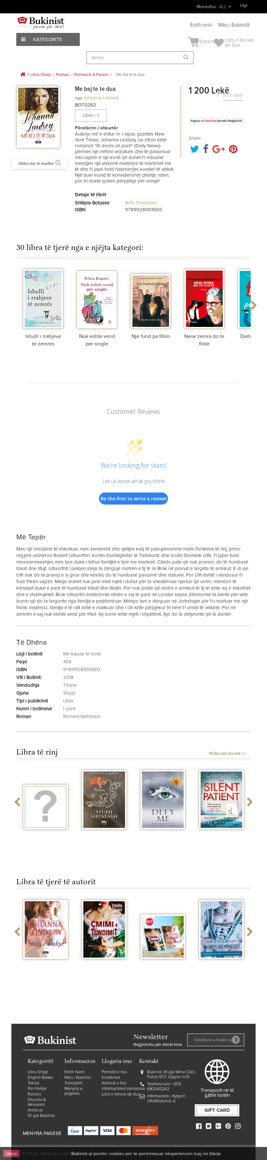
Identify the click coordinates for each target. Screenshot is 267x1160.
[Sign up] (235, 1040)
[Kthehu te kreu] (23, 75)
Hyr (244, 5)
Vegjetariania (46, 835)
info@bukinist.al (161, 1101)
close (11, 1153)
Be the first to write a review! (134, 498)
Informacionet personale (123, 1089)
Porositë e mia (114, 1072)
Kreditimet (111, 1078)
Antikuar (35, 1110)
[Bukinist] (40, 23)
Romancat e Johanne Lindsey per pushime (163, 971)
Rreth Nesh (74, 1072)
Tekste (33, 1083)
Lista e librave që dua (121, 1094)
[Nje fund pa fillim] (150, 298)
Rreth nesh (201, 25)
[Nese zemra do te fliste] (204, 298)
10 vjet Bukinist (41, 1116)
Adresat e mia (114, 1083)
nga (78, 97)
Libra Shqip (38, 1072)
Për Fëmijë (37, 1089)
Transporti (73, 1083)
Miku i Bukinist (77, 1078)
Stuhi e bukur (46, 965)
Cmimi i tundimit (104, 965)
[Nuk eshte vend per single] (97, 298)
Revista (34, 1094)
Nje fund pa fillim (151, 336)
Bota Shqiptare (141, 202)
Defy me (163, 835)
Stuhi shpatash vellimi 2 (104, 838)
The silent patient (221, 835)
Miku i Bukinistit (234, 25)
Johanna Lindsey (101, 97)
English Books (40, 1078)
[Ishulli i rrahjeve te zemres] (43, 298)
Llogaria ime (117, 1062)
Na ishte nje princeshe (221, 968)
